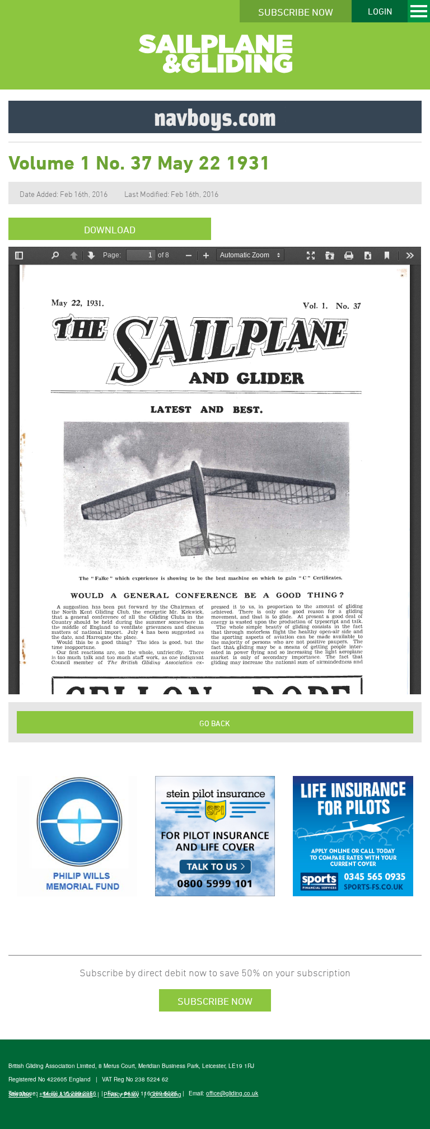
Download (109, 229)
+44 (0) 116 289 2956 (67, 1093)
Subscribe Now (295, 11)
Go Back (214, 723)
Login (380, 11)
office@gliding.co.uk (232, 1093)
